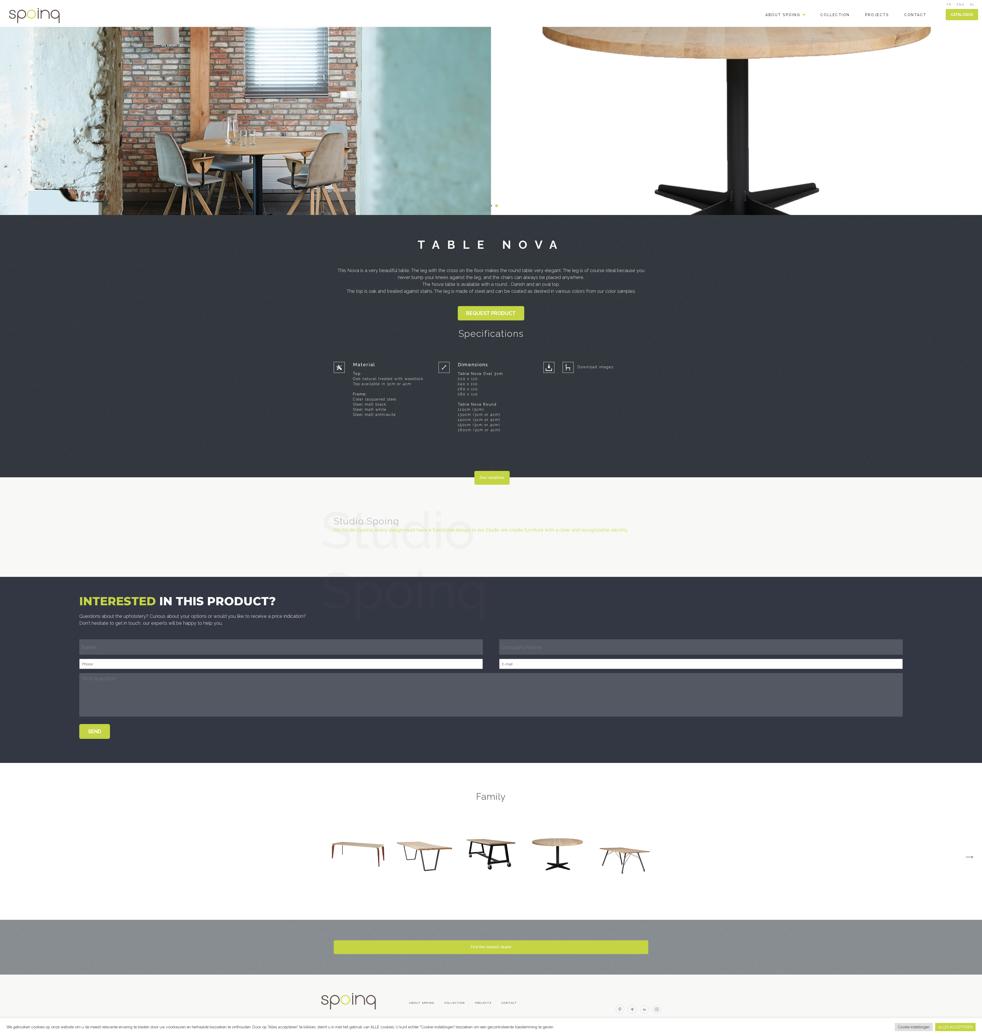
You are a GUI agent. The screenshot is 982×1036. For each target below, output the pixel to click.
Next (969, 857)
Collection (835, 15)
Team (771, 37)
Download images (595, 367)
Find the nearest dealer (491, 947)
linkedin (644, 1009)
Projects (877, 15)
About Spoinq (782, 15)
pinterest (620, 1009)
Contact (915, 15)
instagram (656, 1009)
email (632, 1009)
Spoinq (41, 15)
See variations (492, 478)
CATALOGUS (962, 15)
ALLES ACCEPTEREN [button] (955, 1027)
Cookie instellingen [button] (914, 1027)
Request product (491, 313)
